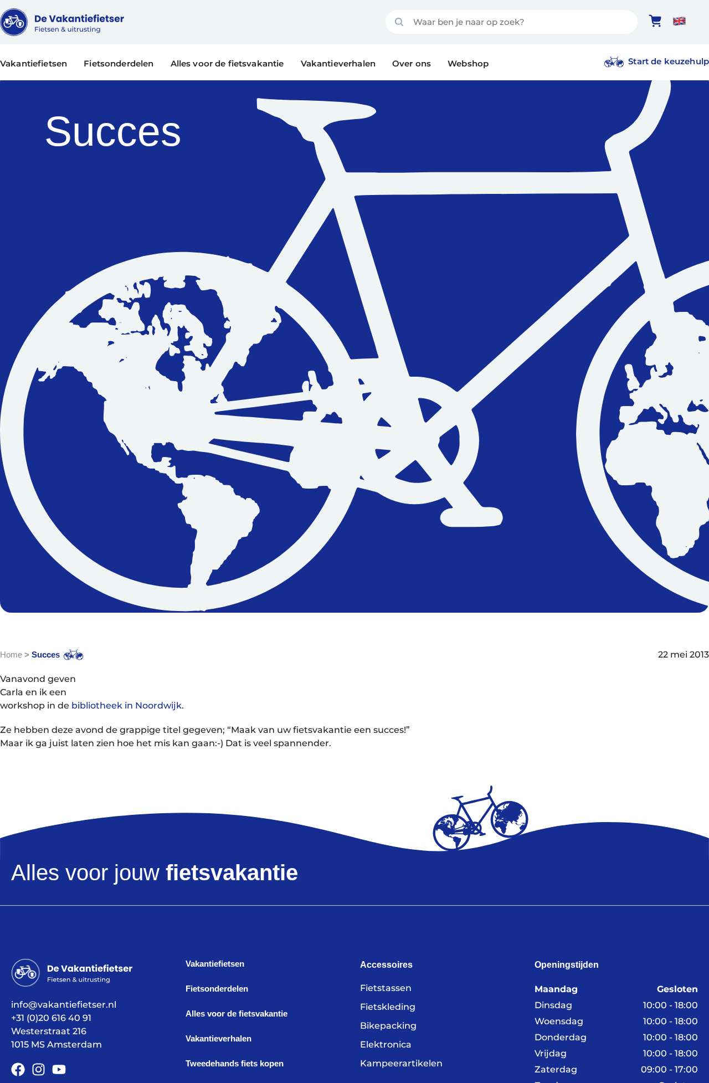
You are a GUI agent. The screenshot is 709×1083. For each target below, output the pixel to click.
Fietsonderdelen (118, 63)
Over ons (411, 63)
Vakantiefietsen (33, 63)
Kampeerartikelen (401, 1063)
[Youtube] (59, 1069)
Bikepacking (388, 1025)
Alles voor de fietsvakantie (227, 63)
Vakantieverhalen (338, 63)
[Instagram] (38, 1069)
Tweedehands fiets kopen (235, 1063)
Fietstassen (386, 988)
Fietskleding (387, 1007)
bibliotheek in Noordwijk (126, 705)
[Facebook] (18, 1069)
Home (11, 654)
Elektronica (386, 1044)
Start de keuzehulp (668, 61)
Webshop (468, 63)
